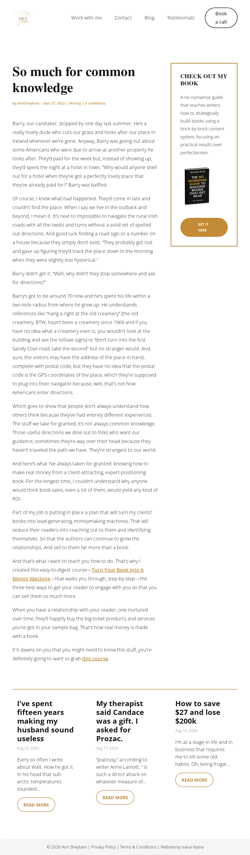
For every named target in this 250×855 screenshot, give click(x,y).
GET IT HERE (203, 227)
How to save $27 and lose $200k (197, 712)
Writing (75, 103)
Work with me (86, 17)
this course (95, 658)
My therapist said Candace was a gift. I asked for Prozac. (120, 720)
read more (36, 805)
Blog (149, 17)
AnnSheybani (29, 103)
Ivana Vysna (193, 847)
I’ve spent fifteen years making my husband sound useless (45, 720)
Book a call (221, 17)
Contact (123, 17)
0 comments (95, 103)
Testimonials (180, 17)
